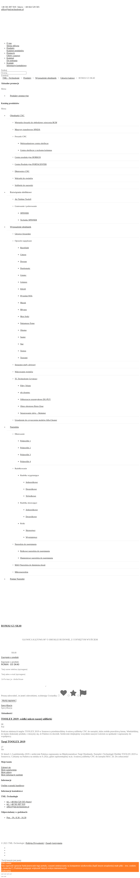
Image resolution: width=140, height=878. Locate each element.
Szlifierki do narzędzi (24, 185)
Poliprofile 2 (25, 448)
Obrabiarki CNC (17, 115)
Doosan (23, 261)
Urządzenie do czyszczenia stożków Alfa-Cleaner (36, 420)
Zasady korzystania (54, 843)
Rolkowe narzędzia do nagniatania (35, 551)
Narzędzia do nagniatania (26, 544)
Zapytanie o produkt (10, 657)
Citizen (23, 254)
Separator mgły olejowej (25, 365)
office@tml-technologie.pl (12, 9)
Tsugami (23, 358)
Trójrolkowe (31, 496)
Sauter (23, 337)
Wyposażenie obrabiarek (20, 227)
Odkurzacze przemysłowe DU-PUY (35, 399)
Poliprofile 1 (25, 441)
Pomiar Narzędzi (17, 579)
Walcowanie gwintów (24, 372)
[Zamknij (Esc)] (2, 873)
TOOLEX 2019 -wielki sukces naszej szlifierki (26, 718)
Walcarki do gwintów (24, 178)
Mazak (23, 303)
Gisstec (23, 275)
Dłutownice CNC (22, 171)
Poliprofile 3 (25, 455)
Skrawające (30, 530)
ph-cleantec (25, 392)
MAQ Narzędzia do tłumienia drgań (30, 565)
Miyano (23, 309)
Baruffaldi (24, 248)
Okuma (23, 330)
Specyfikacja (6, 705)
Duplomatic (25, 268)
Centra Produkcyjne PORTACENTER (31, 164)
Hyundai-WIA (26, 296)
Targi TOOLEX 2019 (13, 741)
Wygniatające (31, 537)
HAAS (23, 289)
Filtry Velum (25, 385)
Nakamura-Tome (27, 323)
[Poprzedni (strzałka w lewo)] (2, 876)
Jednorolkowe (32, 482)
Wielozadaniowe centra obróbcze (34, 143)
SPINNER (24, 213)
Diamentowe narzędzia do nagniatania (36, 558)
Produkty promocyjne (19, 96)
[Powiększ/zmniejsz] (10, 873)
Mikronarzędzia (21, 572)
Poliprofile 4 (25, 461)
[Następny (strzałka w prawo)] (5, 876)
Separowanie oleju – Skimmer (33, 413)
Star (22, 344)
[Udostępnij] (5, 873)
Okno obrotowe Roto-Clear (31, 406)
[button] (70, 89)
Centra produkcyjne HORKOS (28, 157)
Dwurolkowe (31, 489)
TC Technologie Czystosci (26, 379)
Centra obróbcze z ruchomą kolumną (36, 150)
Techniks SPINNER (28, 220)
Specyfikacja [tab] (6, 708)
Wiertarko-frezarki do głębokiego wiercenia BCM (36, 122)
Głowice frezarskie (23, 234)
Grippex (23, 282)
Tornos (23, 351)
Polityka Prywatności (35, 843)
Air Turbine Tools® (23, 199)
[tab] (70, 657)
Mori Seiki (24, 316)
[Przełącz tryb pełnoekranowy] (8, 873)
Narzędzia (14, 427)
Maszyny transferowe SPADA (27, 129)
